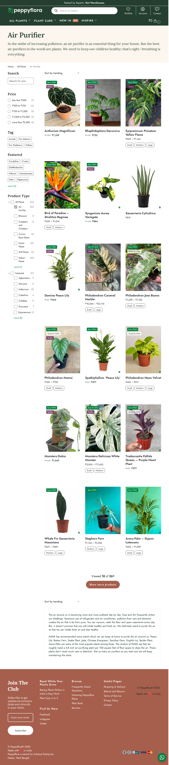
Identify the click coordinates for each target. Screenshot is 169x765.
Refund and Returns (114, 691)
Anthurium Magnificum (60, 131)
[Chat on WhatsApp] (162, 757)
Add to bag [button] (62, 142)
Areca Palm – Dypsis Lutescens (140, 540)
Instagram (45, 719)
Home (11, 66)
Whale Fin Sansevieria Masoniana (59, 540)
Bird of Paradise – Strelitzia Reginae (57, 215)
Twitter (43, 723)
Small (129, 145)
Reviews (76, 708)
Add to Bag (143, 153)
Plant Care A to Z (49, 698)
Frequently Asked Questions (81, 688)
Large (150, 145)
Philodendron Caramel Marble (100, 297)
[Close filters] (35, 73)
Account (143, 13)
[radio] (21, 100)
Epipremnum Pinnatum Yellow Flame (141, 133)
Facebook (45, 714)
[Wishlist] (75, 84)
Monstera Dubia (55, 456)
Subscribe (20, 730)
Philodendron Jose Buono (142, 295)
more (12, 186)
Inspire (88, 20)
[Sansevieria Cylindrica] (143, 185)
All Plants (21, 66)
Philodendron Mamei (59, 378)
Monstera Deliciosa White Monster (102, 458)
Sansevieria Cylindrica (140, 213)
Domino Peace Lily (57, 295)
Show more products (102, 584)
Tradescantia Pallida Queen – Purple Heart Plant (141, 460)
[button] (155, 21)
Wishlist (128, 13)
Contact (157, 13)
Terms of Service (112, 696)
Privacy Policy (111, 700)
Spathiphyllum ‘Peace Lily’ (102, 378)
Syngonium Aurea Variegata (97, 215)
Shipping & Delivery (114, 687)
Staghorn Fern (94, 539)
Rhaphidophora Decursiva (102, 131)
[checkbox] (12, 139)
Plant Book (77, 703)
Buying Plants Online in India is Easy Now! (52, 692)
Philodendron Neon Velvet (143, 378)
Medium (140, 145)
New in (65, 20)
